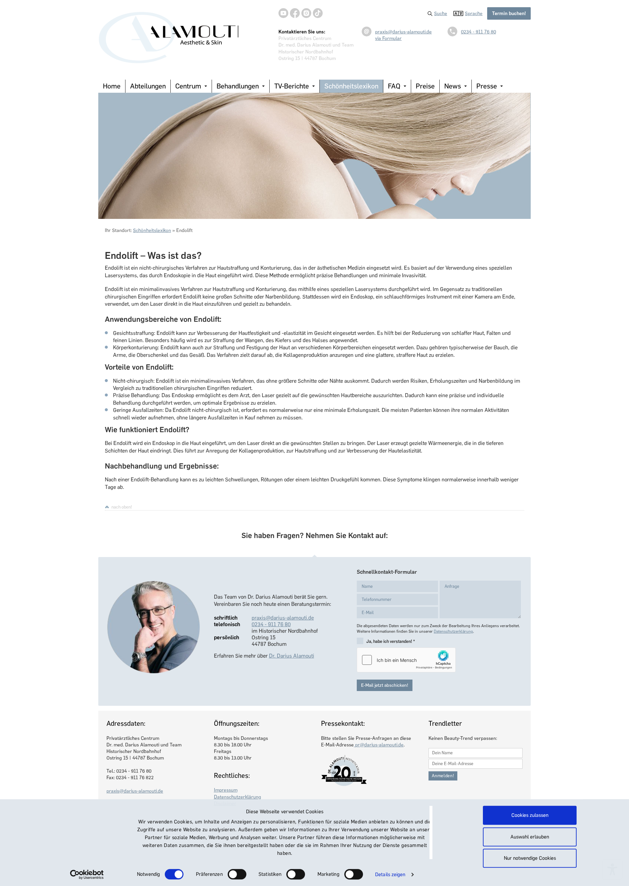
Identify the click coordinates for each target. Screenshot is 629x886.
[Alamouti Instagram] (306, 13)
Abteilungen (148, 86)
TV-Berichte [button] (291, 86)
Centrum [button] (188, 86)
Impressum (226, 790)
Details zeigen (390, 874)
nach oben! (121, 507)
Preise (425, 86)
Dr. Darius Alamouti (291, 656)
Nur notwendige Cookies (530, 858)
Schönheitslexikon (351, 86)
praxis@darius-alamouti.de (403, 32)
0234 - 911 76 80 (478, 32)
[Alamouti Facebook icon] (295, 13)
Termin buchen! (509, 13)
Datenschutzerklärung (453, 631)
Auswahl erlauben (529, 837)
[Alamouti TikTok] (318, 13)
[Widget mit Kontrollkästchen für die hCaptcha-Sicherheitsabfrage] (406, 659)
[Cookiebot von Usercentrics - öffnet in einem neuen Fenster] (87, 874)
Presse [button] (486, 86)
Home (112, 86)
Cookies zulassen (529, 815)
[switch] (237, 874)
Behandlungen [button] (238, 86)
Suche (440, 13)
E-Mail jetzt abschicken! (384, 685)
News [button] (452, 86)
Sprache (474, 13)
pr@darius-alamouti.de (379, 745)
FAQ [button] (394, 86)
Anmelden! (443, 775)
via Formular (388, 38)
